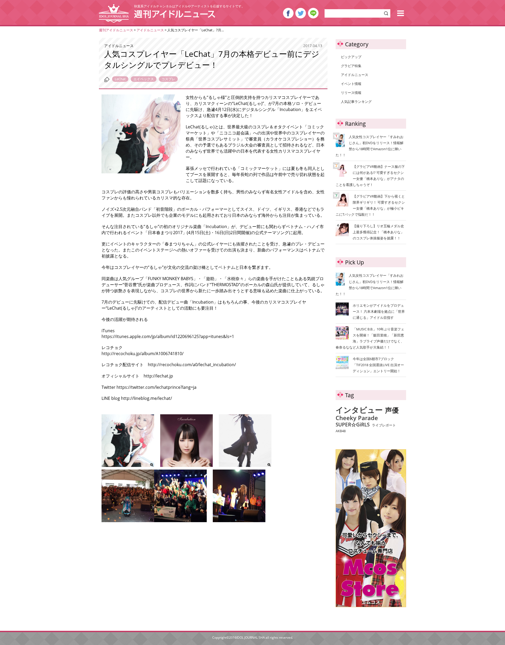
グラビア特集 (351, 65)
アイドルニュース (354, 74)
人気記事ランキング (356, 101)
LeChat (120, 79)
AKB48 (341, 431)
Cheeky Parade (357, 418)
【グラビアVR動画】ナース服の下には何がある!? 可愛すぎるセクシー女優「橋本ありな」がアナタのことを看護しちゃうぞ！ (370, 175)
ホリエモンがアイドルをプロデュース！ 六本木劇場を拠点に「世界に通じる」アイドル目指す (379, 311)
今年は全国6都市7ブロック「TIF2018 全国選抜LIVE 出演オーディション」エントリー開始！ (378, 364)
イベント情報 (351, 83)
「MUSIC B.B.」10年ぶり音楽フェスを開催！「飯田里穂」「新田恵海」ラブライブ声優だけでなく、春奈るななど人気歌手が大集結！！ (370, 338)
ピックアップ (351, 56)
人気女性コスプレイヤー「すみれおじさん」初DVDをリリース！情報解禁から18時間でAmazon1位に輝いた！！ (369, 145)
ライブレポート (384, 425)
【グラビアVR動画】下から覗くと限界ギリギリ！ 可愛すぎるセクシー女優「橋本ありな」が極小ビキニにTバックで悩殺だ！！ (370, 205)
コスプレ (168, 79)
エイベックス (143, 79)
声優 (392, 410)
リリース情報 (351, 92)
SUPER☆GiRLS (353, 424)
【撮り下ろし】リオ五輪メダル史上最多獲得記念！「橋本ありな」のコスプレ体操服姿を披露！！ (370, 231)
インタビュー (359, 410)
